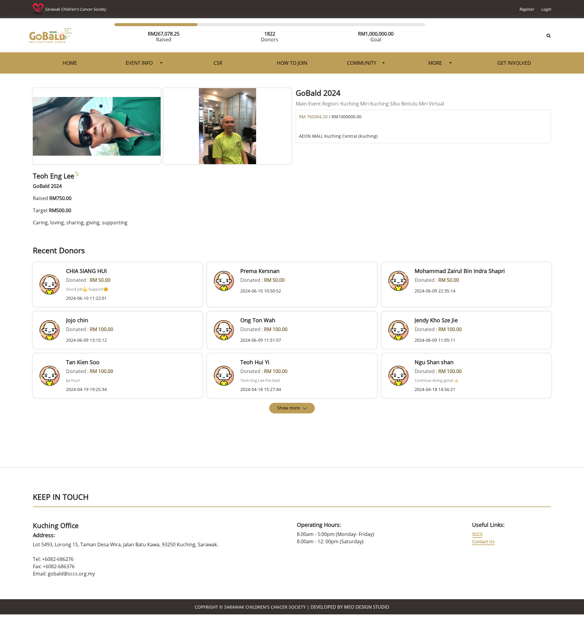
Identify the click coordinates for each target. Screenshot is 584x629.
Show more (288, 408)
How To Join (292, 63)
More (435, 63)
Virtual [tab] (436, 103)
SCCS (477, 534)
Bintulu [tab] (410, 103)
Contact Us (483, 541)
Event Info (140, 63)
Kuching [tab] (350, 103)
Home (70, 63)
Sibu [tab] (395, 103)
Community (361, 63)
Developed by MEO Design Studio (350, 607)
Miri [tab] (365, 103)
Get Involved (514, 63)
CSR (218, 63)
